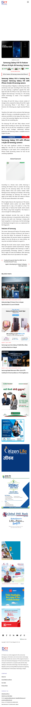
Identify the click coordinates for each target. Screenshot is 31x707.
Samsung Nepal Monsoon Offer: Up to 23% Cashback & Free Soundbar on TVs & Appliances (15, 371)
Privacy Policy (5, 686)
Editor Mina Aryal (15, 71)
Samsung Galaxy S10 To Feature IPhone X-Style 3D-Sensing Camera (15, 64)
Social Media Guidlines (7, 680)
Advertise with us (5, 694)
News (10, 300)
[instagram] (10, 635)
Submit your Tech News (7, 696)
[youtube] (17, 635)
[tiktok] (20, 635)
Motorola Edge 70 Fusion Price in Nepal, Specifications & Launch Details (13, 303)
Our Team (4, 683)
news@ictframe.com (20, 698)
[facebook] (6, 635)
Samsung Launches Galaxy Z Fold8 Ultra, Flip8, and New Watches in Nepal (14, 346)
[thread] (24, 635)
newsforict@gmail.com (10, 698)
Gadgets (3, 300)
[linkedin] (13, 635)
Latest (7, 300)
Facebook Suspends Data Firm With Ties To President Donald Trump (15, 261)
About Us (4, 677)
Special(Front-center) (16, 300)
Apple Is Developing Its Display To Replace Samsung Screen (16, 265)
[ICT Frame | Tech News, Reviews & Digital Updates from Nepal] (4, 4)
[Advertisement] (15, 22)
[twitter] (3, 635)
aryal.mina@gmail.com (7, 700)
